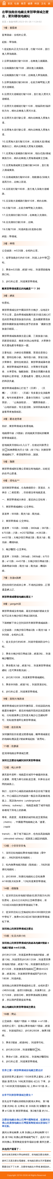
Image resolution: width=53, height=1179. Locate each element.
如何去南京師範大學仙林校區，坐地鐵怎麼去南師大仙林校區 (26, 1154)
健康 (30, 3)
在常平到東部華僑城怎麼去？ (17, 1095)
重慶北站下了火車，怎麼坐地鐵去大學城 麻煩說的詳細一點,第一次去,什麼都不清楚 (26, 1166)
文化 (43, 3)
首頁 (10, 3)
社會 (16, 3)
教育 (23, 3)
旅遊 (11, 22)
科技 (36, 3)
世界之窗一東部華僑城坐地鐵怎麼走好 (22, 1070)
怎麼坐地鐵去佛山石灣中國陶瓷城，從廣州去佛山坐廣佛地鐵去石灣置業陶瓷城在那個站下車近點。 (26, 1122)
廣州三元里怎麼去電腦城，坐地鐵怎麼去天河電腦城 (26, 1160)
